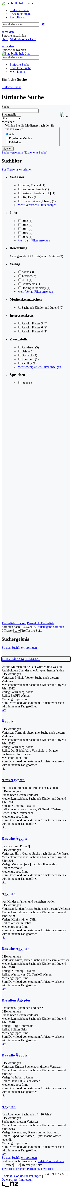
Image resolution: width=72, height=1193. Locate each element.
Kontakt (7, 1176)
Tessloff (27, 276)
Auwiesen (28, 347)
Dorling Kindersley (34, 288)
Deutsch (27, 382)
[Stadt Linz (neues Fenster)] (10, 1186)
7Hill (25, 280)
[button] (65, 115)
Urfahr (26, 351)
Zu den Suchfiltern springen (19, 647)
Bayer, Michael (31, 185)
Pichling (27, 363)
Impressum (26, 1179)
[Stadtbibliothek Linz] (16, 3)
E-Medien (15, 142)
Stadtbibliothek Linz (23, 39)
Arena (25, 272)
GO (43, 24)
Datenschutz (9, 1179)
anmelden (8, 32)
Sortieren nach (11, 626)
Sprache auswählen (14, 35)
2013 (25, 220)
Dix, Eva (27, 197)
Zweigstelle (9, 114)
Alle (11, 134)
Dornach (27, 355)
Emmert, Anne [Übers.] (36, 201)
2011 (25, 228)
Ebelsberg (28, 359)
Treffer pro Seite (31, 630)
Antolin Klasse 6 (32, 327)
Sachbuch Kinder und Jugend (40, 307)
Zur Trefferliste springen (17, 169)
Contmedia (28, 284)
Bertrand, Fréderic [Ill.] (36, 193)
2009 (25, 236)
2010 (25, 232)
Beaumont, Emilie (33, 189)
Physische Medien (20, 138)
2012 (25, 224)
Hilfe (5, 39)
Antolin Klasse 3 (32, 323)
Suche (5, 106)
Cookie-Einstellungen (27, 1176)
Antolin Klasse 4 (32, 331)
